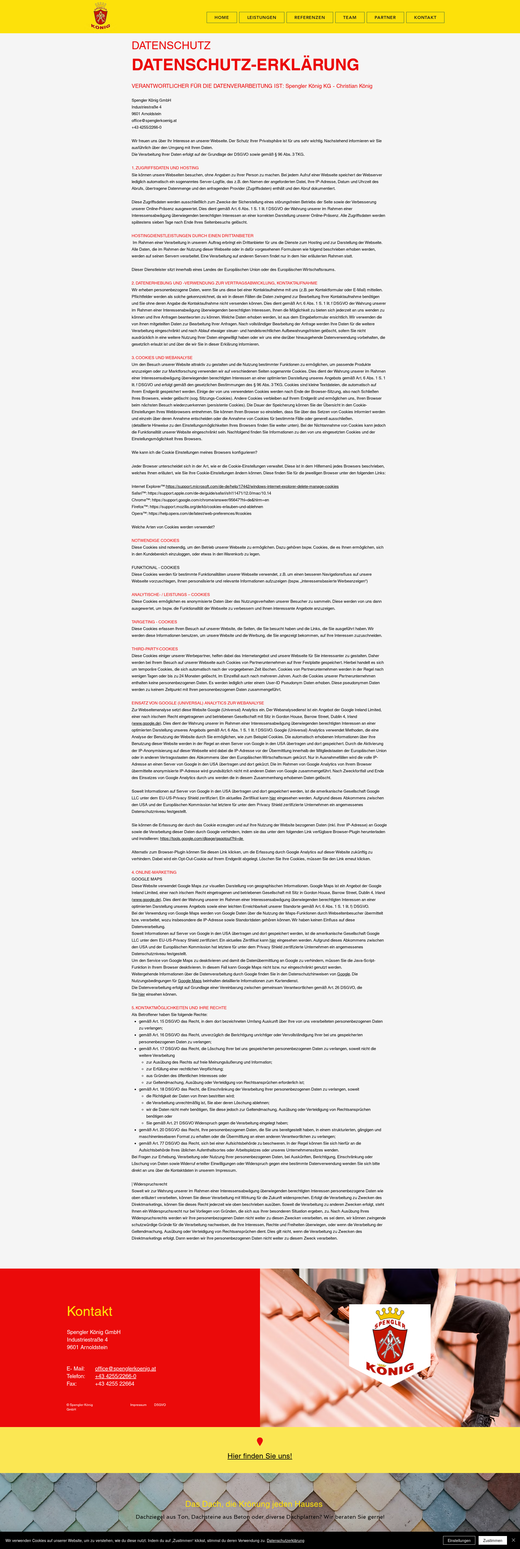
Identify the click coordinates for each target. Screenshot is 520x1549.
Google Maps (190, 980)
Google (343, 974)
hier (272, 798)
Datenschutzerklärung (285, 1540)
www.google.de (146, 723)
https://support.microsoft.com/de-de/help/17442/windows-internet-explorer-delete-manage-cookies (252, 486)
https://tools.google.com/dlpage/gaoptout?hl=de (202, 838)
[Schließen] (513, 1540)
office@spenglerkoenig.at (125, 1368)
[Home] (259, 1441)
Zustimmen (492, 1540)
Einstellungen (459, 1540)
